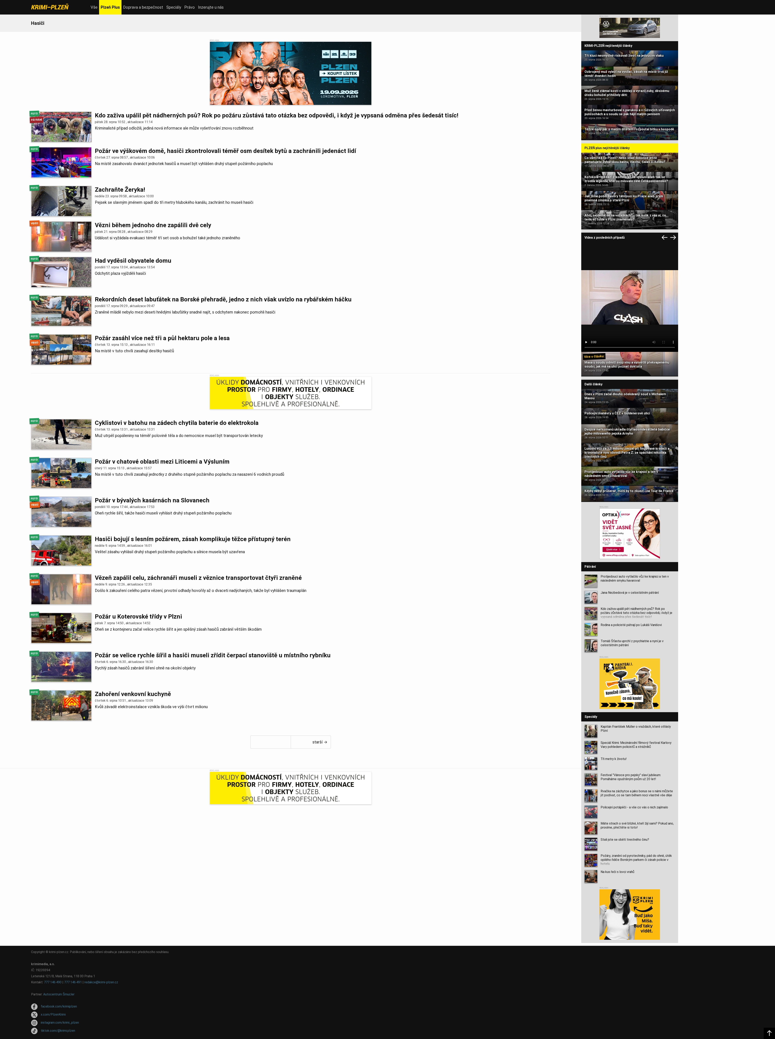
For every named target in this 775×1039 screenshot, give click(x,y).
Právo (189, 7)
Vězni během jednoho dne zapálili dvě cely (153, 225)
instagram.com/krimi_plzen (60, 1022)
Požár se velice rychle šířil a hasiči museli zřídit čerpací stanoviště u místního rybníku (213, 655)
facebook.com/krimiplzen (59, 1006)
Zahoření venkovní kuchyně (133, 693)
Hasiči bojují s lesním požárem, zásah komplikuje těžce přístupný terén (193, 538)
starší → (319, 742)
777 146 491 (73, 982)
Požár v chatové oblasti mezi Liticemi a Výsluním (162, 461)
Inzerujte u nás (211, 7)
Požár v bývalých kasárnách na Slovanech (152, 500)
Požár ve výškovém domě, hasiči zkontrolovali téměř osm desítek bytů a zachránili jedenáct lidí (225, 150)
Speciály (173, 7)
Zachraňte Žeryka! (120, 189)
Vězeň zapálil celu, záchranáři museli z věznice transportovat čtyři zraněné (198, 577)
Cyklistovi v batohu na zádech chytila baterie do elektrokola (177, 422)
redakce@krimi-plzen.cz (101, 982)
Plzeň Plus (110, 7)
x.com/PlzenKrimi (53, 1014)
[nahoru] (769, 1033)
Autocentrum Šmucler (58, 994)
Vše (94, 7)
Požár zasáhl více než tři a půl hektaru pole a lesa (162, 338)
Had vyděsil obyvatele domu (133, 260)
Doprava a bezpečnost (143, 7)
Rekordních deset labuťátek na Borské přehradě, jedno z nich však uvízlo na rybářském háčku (223, 299)
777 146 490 (53, 982)
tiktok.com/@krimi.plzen (58, 1031)
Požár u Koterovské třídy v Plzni (138, 616)
